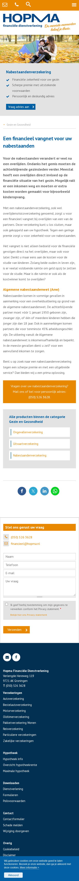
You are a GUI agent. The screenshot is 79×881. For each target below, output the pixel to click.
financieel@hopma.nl (25, 544)
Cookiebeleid (11, 849)
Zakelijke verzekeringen (18, 741)
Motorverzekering (14, 711)
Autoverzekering (13, 699)
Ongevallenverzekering (28, 432)
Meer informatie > (29, 867)
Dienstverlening (13, 789)
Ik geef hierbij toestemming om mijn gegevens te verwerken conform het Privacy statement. (39, 607)
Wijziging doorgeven (16, 831)
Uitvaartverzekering (25, 444)
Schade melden (13, 825)
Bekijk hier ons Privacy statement (28, 614)
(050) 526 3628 (39, 397)
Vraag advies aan (18, 107)
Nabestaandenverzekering (29, 455)
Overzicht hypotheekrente (20, 765)
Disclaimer (9, 855)
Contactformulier (14, 819)
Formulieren (10, 795)
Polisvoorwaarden (14, 801)
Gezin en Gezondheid (19, 124)
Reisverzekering (13, 729)
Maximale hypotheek (16, 771)
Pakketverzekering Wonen (19, 723)
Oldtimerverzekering (16, 717)
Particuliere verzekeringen (19, 735)
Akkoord (13, 875)
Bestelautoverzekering (17, 705)
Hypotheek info (13, 759)
